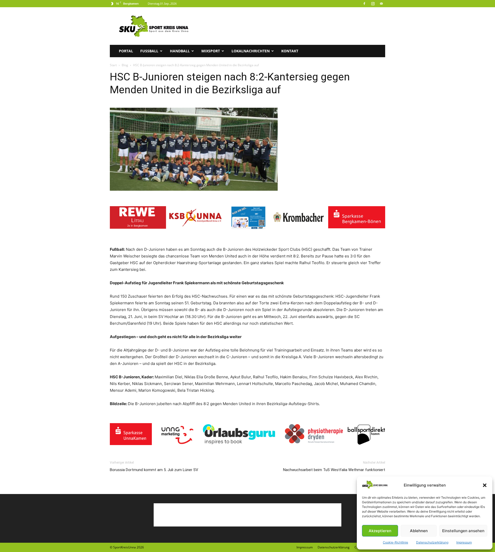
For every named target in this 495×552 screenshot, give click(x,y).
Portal (126, 50)
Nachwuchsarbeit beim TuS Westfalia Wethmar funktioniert (334, 469)
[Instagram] (373, 3)
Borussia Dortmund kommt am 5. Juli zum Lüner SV (154, 469)
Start (113, 65)
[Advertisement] (291, 26)
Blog (125, 65)
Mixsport (210, 50)
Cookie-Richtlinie (395, 542)
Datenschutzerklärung (432, 542)
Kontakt (289, 50)
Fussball (149, 50)
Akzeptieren (380, 530)
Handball (180, 50)
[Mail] (381, 3)
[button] (484, 485)
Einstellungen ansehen (463, 530)
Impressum (464, 542)
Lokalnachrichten (251, 50)
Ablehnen (419, 530)
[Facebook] (364, 3)
